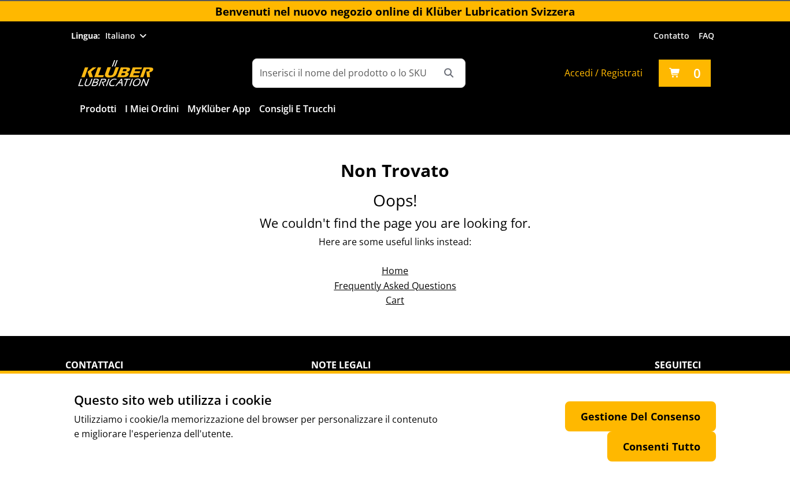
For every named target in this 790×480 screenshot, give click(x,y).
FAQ (706, 35)
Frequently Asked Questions (395, 285)
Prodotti (98, 108)
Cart (395, 300)
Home (395, 270)
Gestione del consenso (640, 416)
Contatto (671, 35)
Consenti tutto (661, 446)
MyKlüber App (218, 108)
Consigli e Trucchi (297, 108)
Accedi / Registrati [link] (603, 73)
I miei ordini (152, 108)
